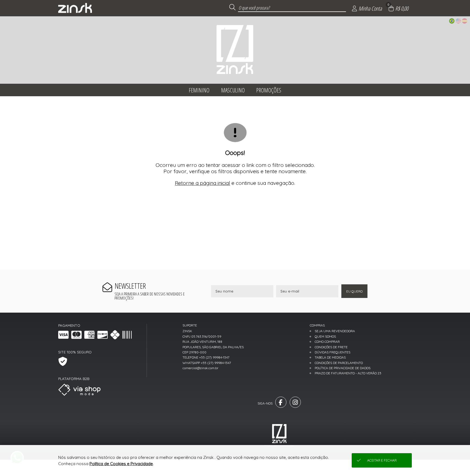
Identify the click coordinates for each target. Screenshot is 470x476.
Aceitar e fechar (382, 460)
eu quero (354, 291)
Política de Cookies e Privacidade (121, 463)
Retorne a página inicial (202, 183)
